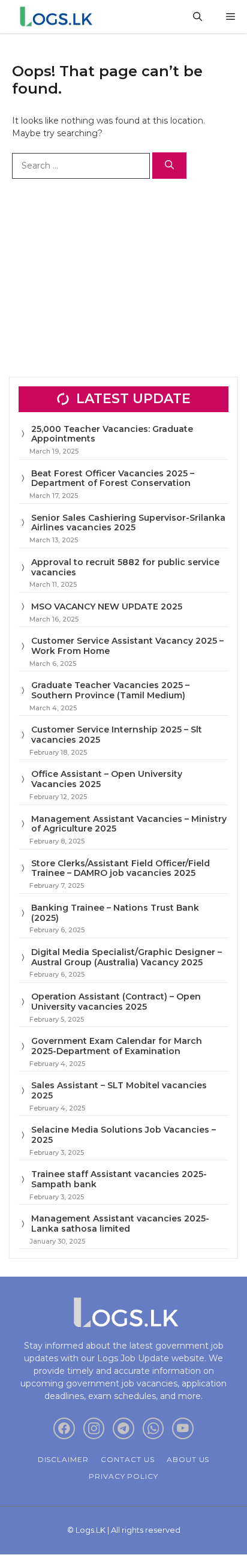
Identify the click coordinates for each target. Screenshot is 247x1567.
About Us (188, 1459)
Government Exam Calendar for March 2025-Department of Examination (116, 1045)
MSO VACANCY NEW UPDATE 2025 (106, 606)
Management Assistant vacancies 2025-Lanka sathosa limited (120, 1223)
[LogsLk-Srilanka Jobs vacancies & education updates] (58, 16)
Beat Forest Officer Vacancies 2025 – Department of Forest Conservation (112, 478)
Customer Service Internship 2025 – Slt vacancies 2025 (116, 734)
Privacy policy (123, 1476)
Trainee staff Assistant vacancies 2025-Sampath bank (119, 1179)
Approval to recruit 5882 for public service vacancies (125, 567)
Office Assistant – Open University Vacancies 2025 (106, 779)
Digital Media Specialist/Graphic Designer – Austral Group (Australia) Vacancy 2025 (126, 957)
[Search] (169, 165)
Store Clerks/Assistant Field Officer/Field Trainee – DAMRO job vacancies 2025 (120, 868)
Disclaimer (63, 1459)
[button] (197, 16)
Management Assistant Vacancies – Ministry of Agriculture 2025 (129, 823)
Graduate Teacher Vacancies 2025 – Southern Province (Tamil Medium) (110, 690)
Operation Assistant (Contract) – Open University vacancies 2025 (116, 1001)
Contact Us (128, 1459)
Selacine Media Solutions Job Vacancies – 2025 (123, 1134)
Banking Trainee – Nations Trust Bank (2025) (115, 912)
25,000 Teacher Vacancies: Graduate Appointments (112, 434)
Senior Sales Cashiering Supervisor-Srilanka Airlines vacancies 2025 (128, 522)
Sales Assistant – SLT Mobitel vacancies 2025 (119, 1090)
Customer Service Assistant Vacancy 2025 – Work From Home (127, 645)
